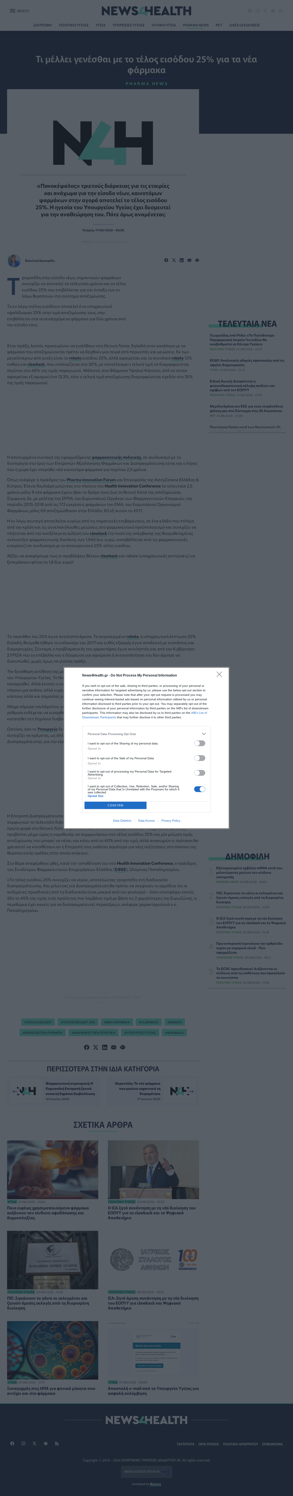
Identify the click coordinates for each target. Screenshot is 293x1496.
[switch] (199, 743)
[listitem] (146, 734)
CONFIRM (116, 805)
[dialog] (146, 748)
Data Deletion (122, 820)
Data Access (146, 820)
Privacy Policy (171, 820)
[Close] (221, 676)
